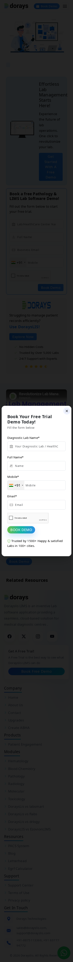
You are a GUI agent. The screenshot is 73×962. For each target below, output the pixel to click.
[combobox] (16, 485)
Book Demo (21, 529)
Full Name (15, 457)
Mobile (13, 477)
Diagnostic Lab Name (23, 438)
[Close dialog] (66, 411)
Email (12, 496)
